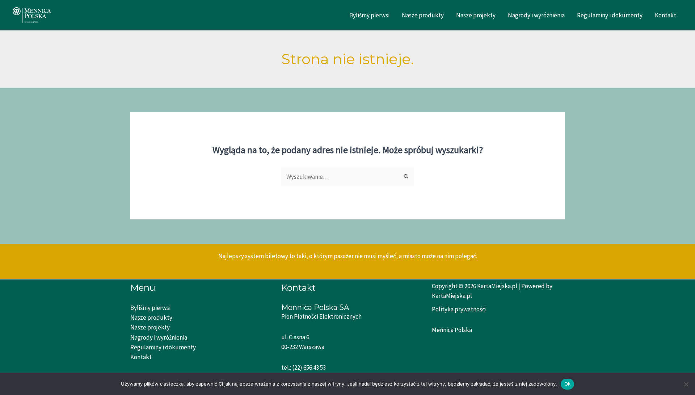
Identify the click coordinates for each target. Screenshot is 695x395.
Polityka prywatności (459, 309)
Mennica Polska (452, 330)
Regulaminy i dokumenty (610, 15)
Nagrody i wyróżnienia (536, 15)
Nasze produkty (423, 15)
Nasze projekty (476, 15)
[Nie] (686, 384)
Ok (567, 384)
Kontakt (665, 15)
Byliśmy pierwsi (369, 15)
